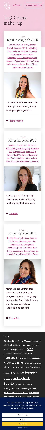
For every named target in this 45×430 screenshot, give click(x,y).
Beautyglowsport (34, 341)
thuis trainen (9, 397)
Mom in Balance (12, 367)
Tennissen (9, 392)
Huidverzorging (23, 358)
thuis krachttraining (21, 393)
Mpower (25, 367)
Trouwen (17, 397)
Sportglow (9, 388)
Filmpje (14, 349)
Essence (7, 350)
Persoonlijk (8, 373)
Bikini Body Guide (11, 345)
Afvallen (8, 341)
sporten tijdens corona (24, 384)
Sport (7, 378)
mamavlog (37, 363)
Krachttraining (13, 362)
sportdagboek (20, 378)
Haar (30, 353)
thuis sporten (34, 393)
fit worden (22, 349)
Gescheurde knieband (12, 353)
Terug (17, 5)
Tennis (34, 388)
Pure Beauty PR (18, 373)
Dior (37, 345)
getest (25, 353)
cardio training (23, 345)
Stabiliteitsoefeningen (23, 389)
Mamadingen (28, 363)
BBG (26, 341)
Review (31, 372)
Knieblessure (34, 358)
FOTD (30, 349)
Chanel (32, 345)
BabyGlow (17, 341)
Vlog (23, 397)
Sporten (10, 383)
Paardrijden (35, 367)
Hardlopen (10, 357)
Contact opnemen (34, 5)
